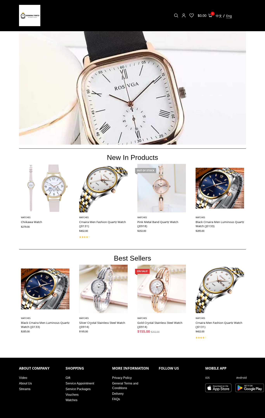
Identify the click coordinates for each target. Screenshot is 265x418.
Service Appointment (80, 383)
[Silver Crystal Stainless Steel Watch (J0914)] (103, 289)
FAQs (116, 399)
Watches (25, 217)
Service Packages (78, 389)
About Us (25, 383)
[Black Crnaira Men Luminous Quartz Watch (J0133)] (220, 188)
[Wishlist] (191, 15)
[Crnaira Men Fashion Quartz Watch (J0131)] (103, 188)
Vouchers (72, 394)
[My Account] (183, 15)
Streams (24, 389)
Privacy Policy (122, 377)
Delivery (118, 393)
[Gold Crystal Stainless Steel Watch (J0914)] (161, 289)
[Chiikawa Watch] (45, 188)
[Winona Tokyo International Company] (29, 15)
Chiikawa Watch (31, 222)
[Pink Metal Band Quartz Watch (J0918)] (161, 188)
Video (23, 377)
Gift (68, 377)
